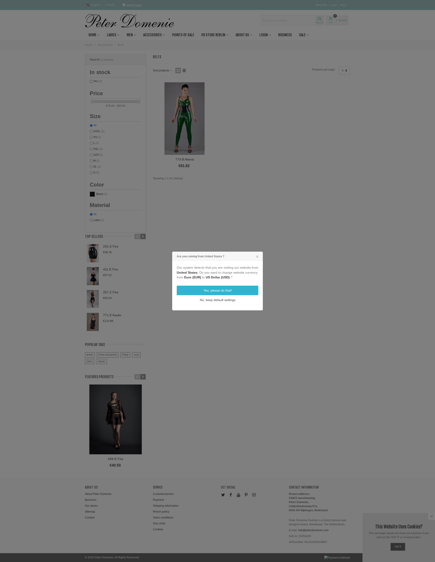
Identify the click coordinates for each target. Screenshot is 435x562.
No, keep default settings (217, 300)
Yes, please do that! (217, 290)
